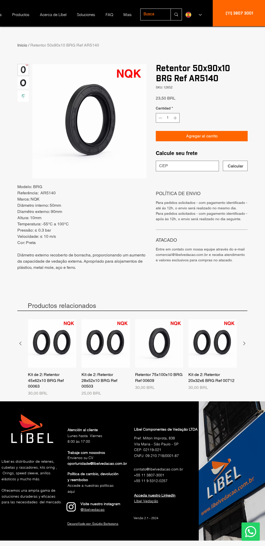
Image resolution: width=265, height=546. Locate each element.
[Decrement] (160, 117)
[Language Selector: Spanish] (193, 15)
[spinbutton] (167, 117)
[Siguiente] (244, 343)
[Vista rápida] (52, 343)
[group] (132, 358)
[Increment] (175, 117)
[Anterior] (20, 343)
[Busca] (176, 14)
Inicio (22, 45)
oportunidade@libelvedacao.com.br (97, 463)
